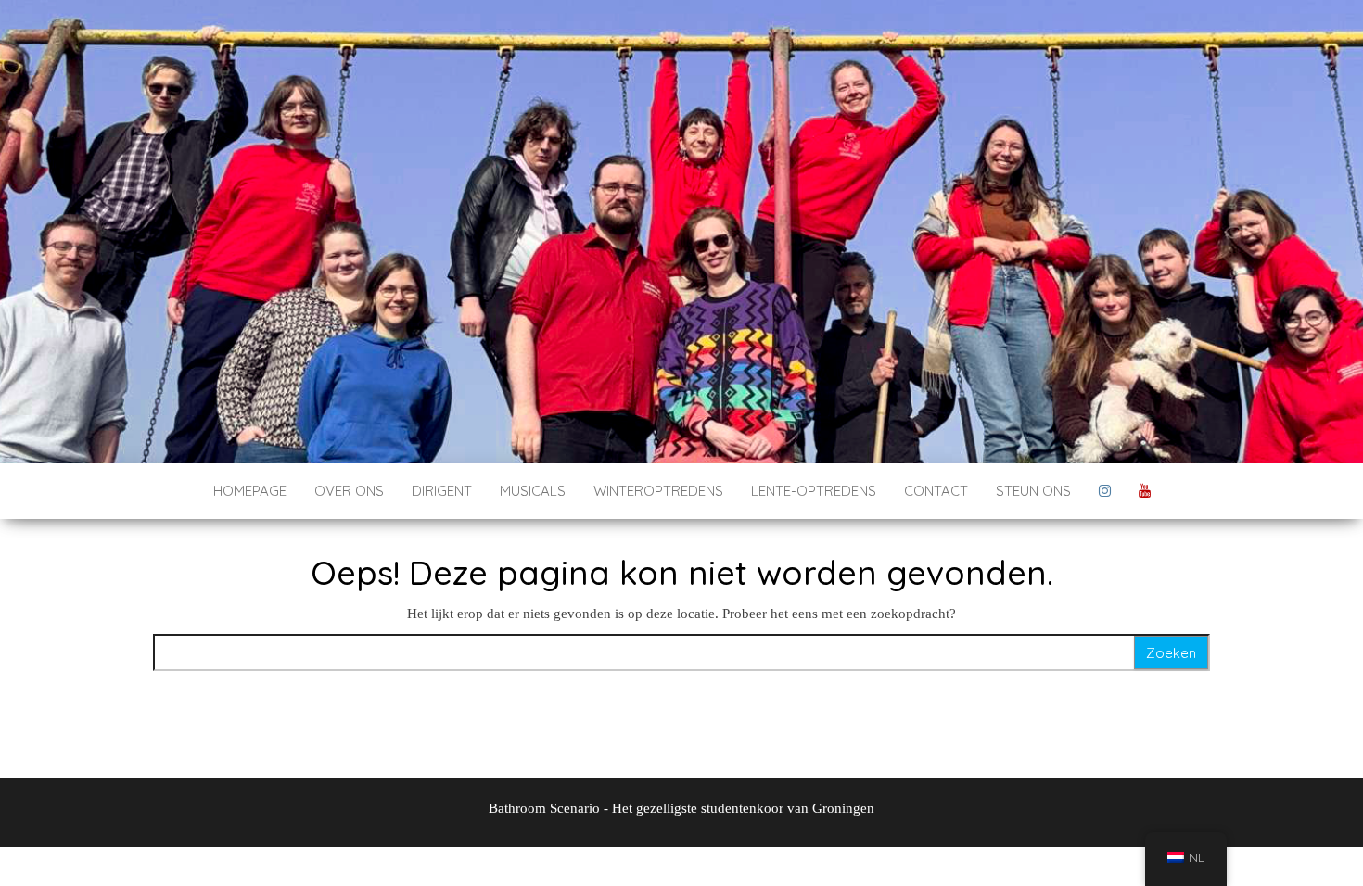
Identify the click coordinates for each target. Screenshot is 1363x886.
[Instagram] (1105, 491)
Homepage (250, 491)
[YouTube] (1145, 491)
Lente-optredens (813, 491)
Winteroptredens (658, 491)
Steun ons (1033, 491)
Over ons (349, 491)
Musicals (533, 491)
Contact (936, 491)
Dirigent (442, 491)
